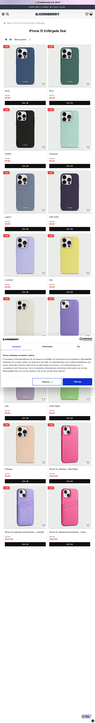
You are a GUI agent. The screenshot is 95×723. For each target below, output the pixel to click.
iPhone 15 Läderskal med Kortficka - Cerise (67, 532)
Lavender (9, 280)
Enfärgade (40, 23)
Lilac (7, 406)
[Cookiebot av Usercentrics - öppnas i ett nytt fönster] (81, 339)
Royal (7, 91)
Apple (9, 23)
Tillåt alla (77, 382)
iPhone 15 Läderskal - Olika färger (63, 469)
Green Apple (54, 406)
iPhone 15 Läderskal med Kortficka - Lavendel (24, 532)
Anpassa (45, 382)
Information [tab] (47, 346)
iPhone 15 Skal (29, 23)
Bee (51, 280)
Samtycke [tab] (16, 346)
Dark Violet (54, 217)
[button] (86, 14)
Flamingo (8, 469)
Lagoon (8, 217)
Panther (8, 154)
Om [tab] (78, 346)
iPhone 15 (17, 23)
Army (51, 91)
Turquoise (53, 154)
